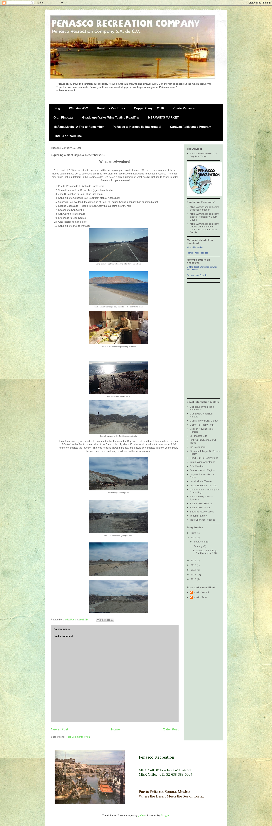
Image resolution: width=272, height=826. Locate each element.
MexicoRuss (200, 597)
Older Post (171, 729)
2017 (194, 537)
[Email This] (98, 620)
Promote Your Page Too (197, 253)
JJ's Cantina (197, 466)
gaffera (142, 815)
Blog (56, 108)
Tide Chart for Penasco (202, 519)
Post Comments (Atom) (78, 736)
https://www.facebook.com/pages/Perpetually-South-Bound (204, 216)
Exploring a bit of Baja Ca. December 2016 (205, 552)
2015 (194, 565)
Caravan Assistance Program (190, 126)
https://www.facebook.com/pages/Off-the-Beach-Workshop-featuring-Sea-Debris (204, 228)
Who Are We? (78, 108)
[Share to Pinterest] (112, 620)
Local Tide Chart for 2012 (204, 485)
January (198, 546)
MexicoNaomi (201, 592)
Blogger (165, 815)
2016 (194, 560)
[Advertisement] (201, 340)
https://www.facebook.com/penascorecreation (204, 208)
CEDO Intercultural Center (204, 420)
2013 (194, 574)
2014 (194, 569)
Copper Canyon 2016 (149, 108)
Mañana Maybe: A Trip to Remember (78, 126)
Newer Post (59, 729)
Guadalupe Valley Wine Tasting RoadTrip (110, 117)
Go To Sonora (198, 447)
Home (115, 729)
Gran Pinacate (63, 117)
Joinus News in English (202, 470)
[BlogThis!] (101, 620)
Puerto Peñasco (184, 108)
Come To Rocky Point (202, 424)
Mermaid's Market (195, 247)
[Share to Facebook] (108, 620)
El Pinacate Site (198, 435)
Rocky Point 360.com (201, 503)
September (200, 541)
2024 (194, 533)
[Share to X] (105, 620)
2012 (194, 579)
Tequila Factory (198, 515)
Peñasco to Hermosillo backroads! (137, 126)
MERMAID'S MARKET (163, 117)
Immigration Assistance (202, 462)
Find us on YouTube (67, 136)
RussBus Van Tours (111, 108)
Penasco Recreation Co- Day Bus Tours (203, 155)
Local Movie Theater (201, 481)
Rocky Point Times (200, 507)
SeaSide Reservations (202, 511)
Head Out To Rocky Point (204, 458)
